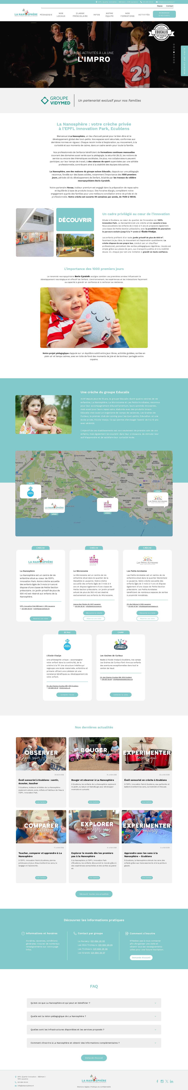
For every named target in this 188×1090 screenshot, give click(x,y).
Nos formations (128, 14)
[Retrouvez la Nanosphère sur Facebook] (157, 1081)
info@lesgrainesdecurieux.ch (123, 679)
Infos (96, 15)
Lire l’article (41, 802)
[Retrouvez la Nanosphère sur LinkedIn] (171, 1081)
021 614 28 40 (80, 606)
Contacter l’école (67, 695)
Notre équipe (110, 14)
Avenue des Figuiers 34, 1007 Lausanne (87, 604)
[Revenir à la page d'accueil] (94, 1079)
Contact (169, 6)
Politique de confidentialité (101, 1087)
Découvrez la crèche (94, 613)
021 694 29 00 (148, 2)
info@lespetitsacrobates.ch (148, 606)
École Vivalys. (149, 231)
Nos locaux (61, 14)
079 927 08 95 (107, 679)
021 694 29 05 (105, 945)
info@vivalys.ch (64, 688)
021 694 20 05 (98, 941)
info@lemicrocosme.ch (94, 606)
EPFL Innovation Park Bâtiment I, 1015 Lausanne (37, 606)
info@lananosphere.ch (166, 2)
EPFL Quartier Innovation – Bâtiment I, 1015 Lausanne (118, 2)
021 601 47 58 (133, 606)
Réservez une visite (40, 619)
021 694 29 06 (100, 949)
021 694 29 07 (98, 953)
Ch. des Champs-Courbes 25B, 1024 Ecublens (62, 686)
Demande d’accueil (164, 14)
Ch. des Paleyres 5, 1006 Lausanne (139, 604)
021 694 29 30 (53, 688)
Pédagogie (46, 15)
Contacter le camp (120, 695)
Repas (159, 6)
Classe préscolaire (80, 14)
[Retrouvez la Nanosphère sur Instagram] (162, 1081)
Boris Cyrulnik (82, 276)
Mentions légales (83, 1087)
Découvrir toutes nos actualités (94, 894)
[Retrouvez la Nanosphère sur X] (167, 1081)
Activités (144, 15)
